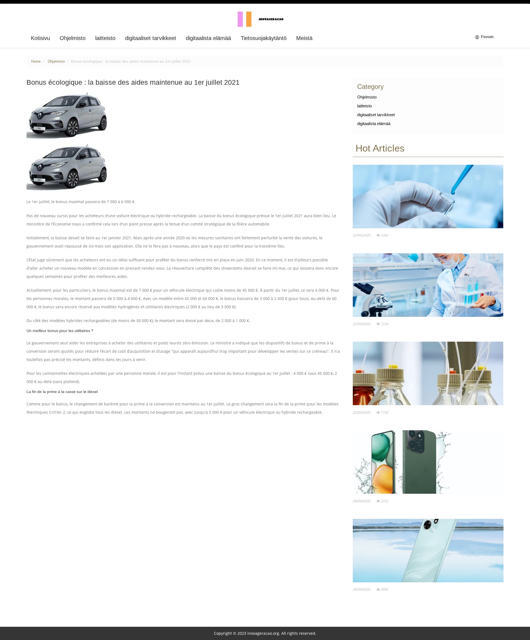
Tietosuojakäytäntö (264, 38)
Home (36, 61)
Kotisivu (40, 38)
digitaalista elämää (208, 38)
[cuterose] (265, 19)
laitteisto (105, 38)
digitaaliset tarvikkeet (150, 38)
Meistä (304, 38)
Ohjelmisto (73, 38)
